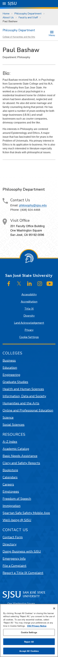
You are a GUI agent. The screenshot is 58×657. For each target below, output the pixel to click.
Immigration (11, 506)
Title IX (29, 309)
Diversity (29, 316)
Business (9, 360)
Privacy (29, 330)
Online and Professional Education (28, 410)
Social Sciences (13, 424)
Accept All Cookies (29, 650)
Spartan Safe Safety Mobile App (26, 513)
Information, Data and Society (24, 396)
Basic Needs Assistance (20, 456)
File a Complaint (14, 566)
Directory (9, 544)
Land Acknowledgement (29, 323)
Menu (52, 35)
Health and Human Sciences (23, 389)
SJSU (12, 3)
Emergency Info (14, 558)
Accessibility (29, 294)
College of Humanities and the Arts (19, 36)
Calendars (10, 477)
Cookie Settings (29, 337)
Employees (11, 491)
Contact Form (13, 537)
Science (8, 417)
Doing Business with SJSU (22, 551)
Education (10, 367)
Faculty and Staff (28, 17)
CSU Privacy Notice (36, 625)
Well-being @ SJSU (17, 520)
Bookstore (10, 470)
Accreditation (29, 302)
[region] (29, 630)
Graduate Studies (15, 382)
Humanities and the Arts (21, 403)
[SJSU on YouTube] (49, 284)
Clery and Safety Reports (21, 463)
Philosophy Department (28, 13)
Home (6, 13)
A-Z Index (10, 441)
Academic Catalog (16, 449)
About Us (8, 17)
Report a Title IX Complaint (23, 573)
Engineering (11, 375)
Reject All (29, 641)
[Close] (54, 608)
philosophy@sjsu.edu (33, 205)
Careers (8, 484)
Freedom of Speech (17, 498)
